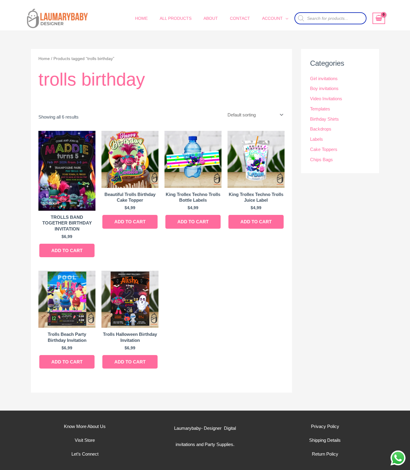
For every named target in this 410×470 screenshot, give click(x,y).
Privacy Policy (325, 426)
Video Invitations (326, 98)
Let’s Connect (84, 453)
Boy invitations (324, 88)
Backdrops (320, 128)
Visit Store (85, 440)
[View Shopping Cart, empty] (378, 18)
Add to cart (67, 250)
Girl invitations (324, 78)
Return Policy (325, 453)
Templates (320, 108)
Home (141, 18)
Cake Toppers (323, 149)
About (210, 18)
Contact (240, 18)
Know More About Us (85, 426)
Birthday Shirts (324, 119)
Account (272, 18)
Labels (316, 139)
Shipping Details (325, 440)
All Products (175, 18)
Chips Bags (321, 159)
